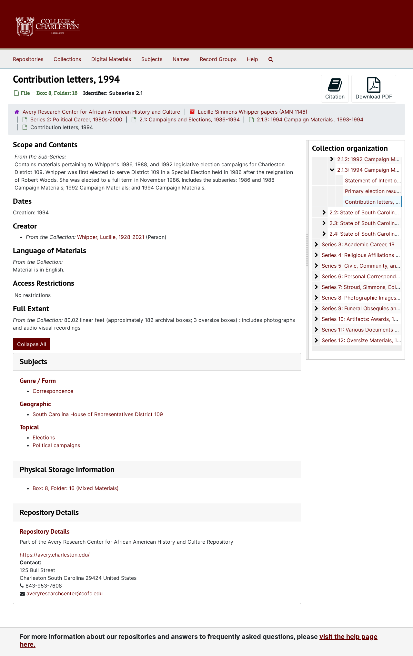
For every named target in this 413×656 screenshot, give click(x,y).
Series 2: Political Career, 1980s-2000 (76, 119)
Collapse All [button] (31, 344)
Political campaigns (56, 445)
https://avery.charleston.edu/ (55, 554)
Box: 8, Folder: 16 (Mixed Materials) (76, 488)
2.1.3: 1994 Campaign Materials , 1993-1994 (310, 119)
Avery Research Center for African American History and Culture (101, 111)
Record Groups (218, 59)
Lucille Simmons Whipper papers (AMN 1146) (252, 111)
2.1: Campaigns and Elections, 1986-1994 (189, 119)
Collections (67, 59)
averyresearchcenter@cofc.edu (64, 593)
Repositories (28, 59)
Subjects (151, 59)
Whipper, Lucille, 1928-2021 (110, 237)
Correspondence (53, 391)
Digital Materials (111, 59)
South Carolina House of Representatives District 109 (98, 414)
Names (181, 59)
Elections (44, 437)
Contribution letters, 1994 (376, 202)
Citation (335, 96)
